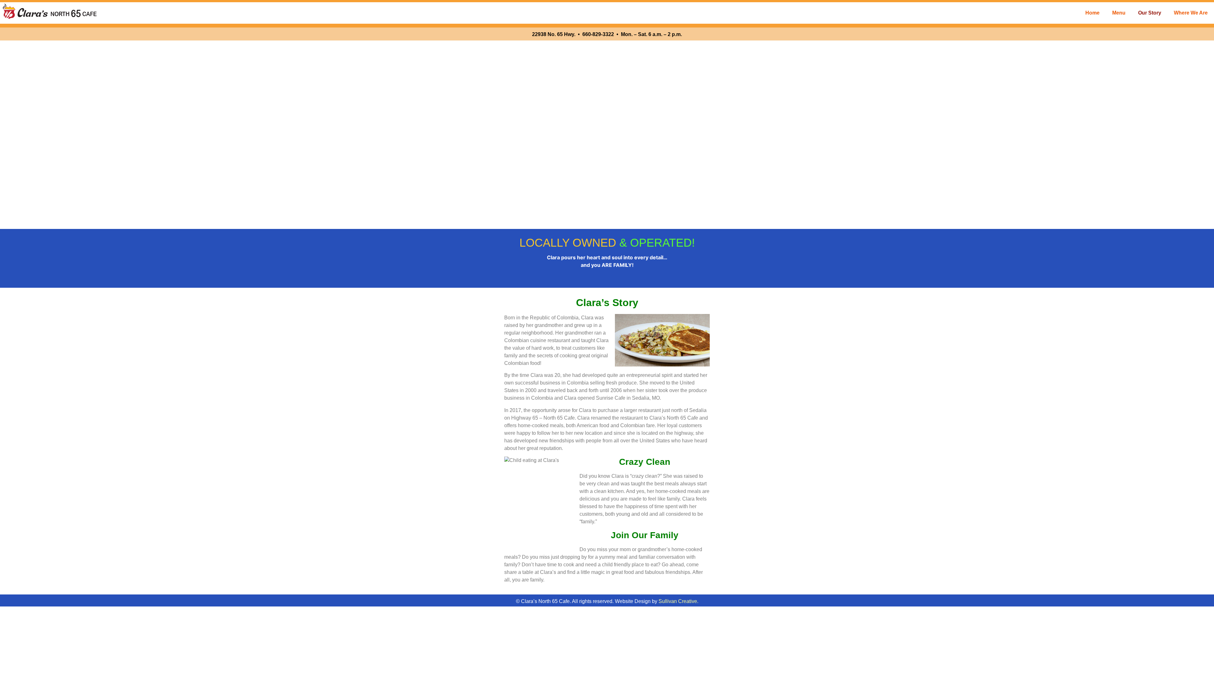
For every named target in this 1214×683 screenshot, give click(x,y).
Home (1092, 12)
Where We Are (1191, 12)
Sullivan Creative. (678, 601)
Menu (1118, 12)
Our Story (1149, 12)
